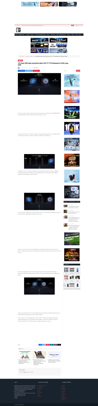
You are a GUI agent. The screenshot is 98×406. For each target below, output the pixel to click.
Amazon (28, 34)
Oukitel (63, 396)
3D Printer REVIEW (72, 201)
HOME (16, 34)
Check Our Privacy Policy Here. (20, 391)
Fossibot (63, 389)
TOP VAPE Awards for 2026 (40, 34)
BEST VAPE (53, 34)
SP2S (39, 393)
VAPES (48, 34)
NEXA (39, 391)
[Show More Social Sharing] (41, 71)
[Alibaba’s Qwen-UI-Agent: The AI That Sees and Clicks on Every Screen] (54, 354)
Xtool (63, 395)
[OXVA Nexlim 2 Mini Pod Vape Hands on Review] (65, 206)
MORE (73, 34)
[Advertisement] (49, 15)
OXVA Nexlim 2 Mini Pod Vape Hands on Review (73, 207)
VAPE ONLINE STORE (42, 385)
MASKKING (40, 392)
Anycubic (63, 393)
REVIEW (68, 34)
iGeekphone (20, 113)
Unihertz (63, 391)
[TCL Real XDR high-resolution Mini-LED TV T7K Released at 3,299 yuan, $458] (39, 84)
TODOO (40, 396)
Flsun (63, 392)
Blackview (64, 388)
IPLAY (39, 395)
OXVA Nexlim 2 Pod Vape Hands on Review (73, 212)
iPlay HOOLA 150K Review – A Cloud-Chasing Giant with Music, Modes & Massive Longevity (74, 227)
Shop (80, 34)
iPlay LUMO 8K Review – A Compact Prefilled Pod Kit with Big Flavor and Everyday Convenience (74, 219)
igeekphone (22, 404)
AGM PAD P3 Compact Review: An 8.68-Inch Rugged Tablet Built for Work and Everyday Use (32, 25)
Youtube (16, 397)
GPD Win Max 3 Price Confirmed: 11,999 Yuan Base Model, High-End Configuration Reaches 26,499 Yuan (39, 362)
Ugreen (63, 399)
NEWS (20, 60)
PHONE (32, 34)
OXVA (39, 389)
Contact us (16, 390)
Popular (65, 201)
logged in (25, 372)
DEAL (77, 34)
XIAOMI (77, 201)
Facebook (16, 396)
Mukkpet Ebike (64, 398)
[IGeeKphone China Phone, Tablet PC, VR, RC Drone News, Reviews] (18, 30)
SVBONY (63, 385)
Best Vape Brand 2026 (61, 34)
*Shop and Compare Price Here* (20, 395)
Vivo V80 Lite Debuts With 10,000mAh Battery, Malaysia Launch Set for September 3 (24, 361)
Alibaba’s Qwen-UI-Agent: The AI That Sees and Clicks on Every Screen (54, 361)
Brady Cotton (24, 67)
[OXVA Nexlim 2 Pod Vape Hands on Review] (65, 211)
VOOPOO (40, 388)
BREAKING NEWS (21, 34)
